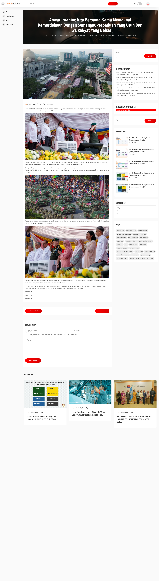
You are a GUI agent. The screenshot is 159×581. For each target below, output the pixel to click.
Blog (41, 104)
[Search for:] (129, 121)
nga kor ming (139, 251)
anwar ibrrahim (142, 230)
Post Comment (33, 360)
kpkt (125, 244)
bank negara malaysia (139, 234)
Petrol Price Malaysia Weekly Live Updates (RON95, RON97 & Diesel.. (42, 418)
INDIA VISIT (120, 241)
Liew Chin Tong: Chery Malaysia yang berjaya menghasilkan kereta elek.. (88, 413)
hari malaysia (144, 237)
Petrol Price (121, 214)
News (119, 211)
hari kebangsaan (133, 237)
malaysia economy (122, 248)
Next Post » (102, 311)
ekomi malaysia (121, 237)
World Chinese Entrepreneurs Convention (141, 258)
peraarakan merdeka (123, 255)
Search (118, 52)
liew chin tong (133, 244)
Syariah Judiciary (145, 255)
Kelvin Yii (119, 244)
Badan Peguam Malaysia (124, 234)
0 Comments (49, 104)
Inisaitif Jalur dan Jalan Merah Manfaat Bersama (139, 241)
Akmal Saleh (120, 230)
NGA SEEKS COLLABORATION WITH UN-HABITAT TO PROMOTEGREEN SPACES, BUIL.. (134, 419)
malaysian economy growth (125, 251)
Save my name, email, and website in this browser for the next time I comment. (52, 335)
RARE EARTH (134, 255)
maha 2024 (143, 244)
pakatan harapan (150, 251)
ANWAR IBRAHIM (131, 230)
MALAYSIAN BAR (134, 248)
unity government (122, 258)
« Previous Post (33, 311)
